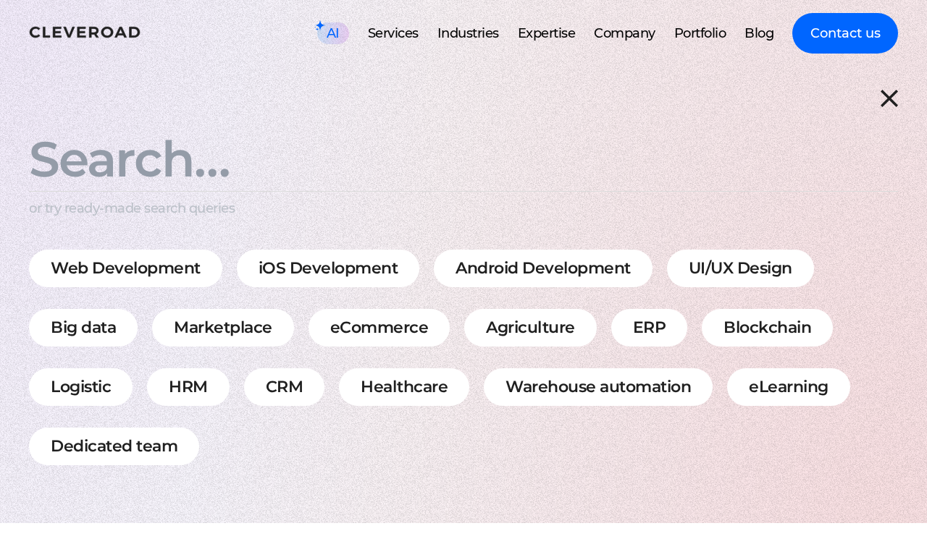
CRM (284, 386)
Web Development (126, 268)
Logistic (81, 386)
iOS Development (328, 268)
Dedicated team (114, 446)
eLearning (789, 386)
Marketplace (223, 327)
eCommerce (379, 327)
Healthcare (404, 386)
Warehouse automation (598, 386)
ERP (649, 327)
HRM (188, 386)
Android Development (543, 268)
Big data (83, 327)
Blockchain (767, 327)
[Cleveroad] (84, 33)
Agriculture (530, 327)
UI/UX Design (740, 268)
